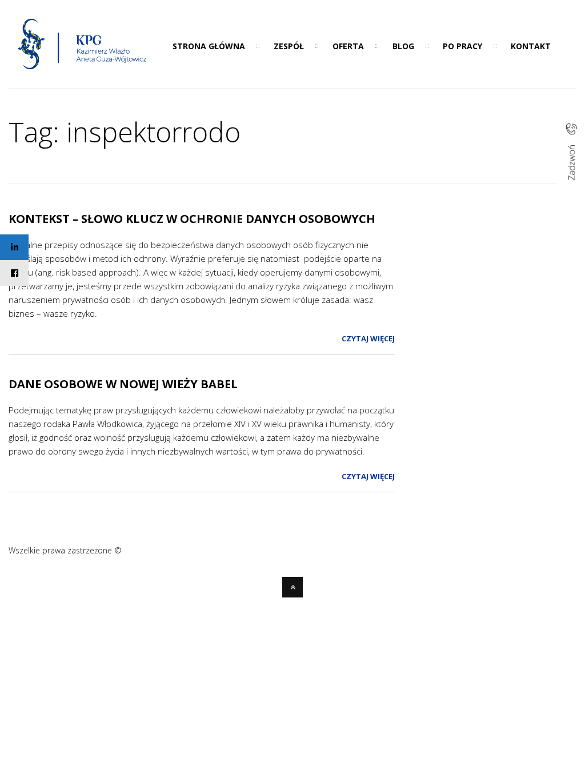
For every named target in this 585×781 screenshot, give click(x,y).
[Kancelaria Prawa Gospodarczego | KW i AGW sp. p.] (83, 72)
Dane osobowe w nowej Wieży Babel (123, 384)
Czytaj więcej (368, 338)
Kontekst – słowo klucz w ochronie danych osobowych (192, 218)
